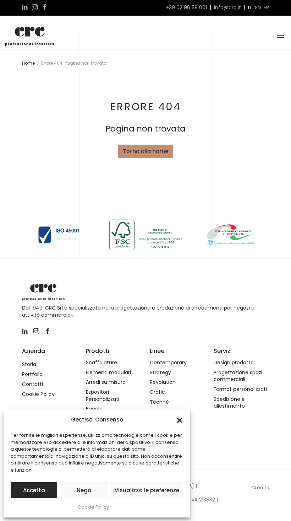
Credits (260, 487)
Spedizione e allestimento (229, 403)
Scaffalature (101, 362)
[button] (179, 419)
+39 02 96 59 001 (186, 7)
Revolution (163, 382)
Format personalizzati (240, 389)
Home (28, 63)
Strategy (160, 372)
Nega (84, 490)
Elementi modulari (108, 372)
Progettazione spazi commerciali (238, 376)
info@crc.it (227, 7)
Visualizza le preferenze (147, 490)
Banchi (94, 408)
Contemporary (168, 362)
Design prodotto (234, 362)
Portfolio (32, 374)
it (250, 7)
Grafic (157, 392)
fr (266, 7)
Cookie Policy (93, 507)
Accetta (34, 490)
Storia (29, 364)
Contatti (32, 384)
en (258, 7)
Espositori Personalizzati (102, 396)
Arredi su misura (106, 382)
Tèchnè (159, 402)
